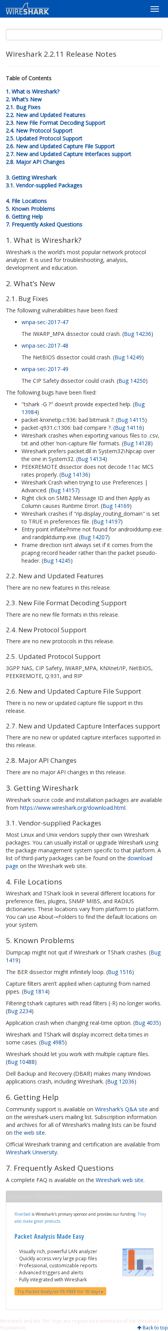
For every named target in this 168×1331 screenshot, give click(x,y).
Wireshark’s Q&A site (121, 1109)
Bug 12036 (120, 1081)
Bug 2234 (19, 1011)
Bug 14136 (74, 474)
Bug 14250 (132, 380)
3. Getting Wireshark (31, 177)
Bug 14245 (57, 560)
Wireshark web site (119, 1180)
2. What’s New (24, 99)
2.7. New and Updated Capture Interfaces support (68, 154)
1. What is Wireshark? (32, 91)
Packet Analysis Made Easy (49, 1236)
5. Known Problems (30, 208)
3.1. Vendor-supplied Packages (44, 185)
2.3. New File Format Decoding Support (55, 122)
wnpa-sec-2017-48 (44, 345)
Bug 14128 (137, 443)
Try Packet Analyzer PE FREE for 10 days (59, 1291)
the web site (29, 1132)
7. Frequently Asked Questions (44, 224)
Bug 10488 (21, 1062)
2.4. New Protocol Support (39, 130)
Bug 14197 (107, 521)
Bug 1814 (35, 991)
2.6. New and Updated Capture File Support (60, 146)
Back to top (155, 1327)
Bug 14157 (64, 490)
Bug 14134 (91, 459)
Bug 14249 (128, 357)
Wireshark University (31, 1152)
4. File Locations (26, 200)
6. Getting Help (24, 216)
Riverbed (22, 1214)
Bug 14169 (116, 505)
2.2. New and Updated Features (46, 114)
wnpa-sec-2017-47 (44, 322)
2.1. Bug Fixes (23, 107)
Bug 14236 (137, 333)
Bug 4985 (53, 1042)
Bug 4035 (147, 1022)
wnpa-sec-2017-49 (44, 369)
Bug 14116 (128, 427)
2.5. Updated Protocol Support (44, 138)
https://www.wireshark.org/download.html (72, 807)
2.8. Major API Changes (35, 161)
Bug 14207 (94, 537)
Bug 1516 (120, 972)
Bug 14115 (131, 419)
